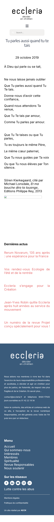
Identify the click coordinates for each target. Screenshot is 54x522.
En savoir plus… (34, 391)
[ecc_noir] (27, 4)
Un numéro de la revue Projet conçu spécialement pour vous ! (27, 324)
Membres (11, 457)
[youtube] (18, 483)
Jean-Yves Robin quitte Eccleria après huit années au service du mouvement (27, 306)
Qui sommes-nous (17, 450)
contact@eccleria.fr (14, 397)
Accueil (9, 446)
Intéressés (11, 454)
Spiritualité (11, 461)
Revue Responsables (19, 464)
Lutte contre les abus (19, 489)
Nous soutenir (14, 468)
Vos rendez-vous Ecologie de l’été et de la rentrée (27, 271)
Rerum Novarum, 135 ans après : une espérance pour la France (27, 254)
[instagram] (24, 483)
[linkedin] (12, 483)
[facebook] (6, 483)
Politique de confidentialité (16, 503)
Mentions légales (11, 498)
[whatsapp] (29, 483)
